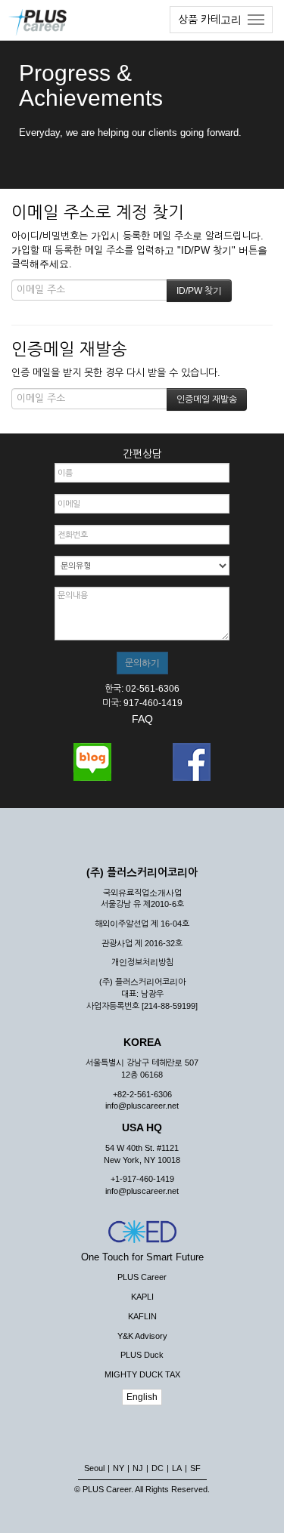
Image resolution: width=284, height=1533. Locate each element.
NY (118, 1468)
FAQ (142, 719)
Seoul (94, 1468)
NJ (138, 1468)
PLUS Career (142, 1277)
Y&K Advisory (142, 1335)
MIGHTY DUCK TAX (142, 1374)
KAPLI (142, 1296)
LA (177, 1468)
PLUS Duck (142, 1354)
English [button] (142, 1397)
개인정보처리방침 (142, 962)
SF (195, 1468)
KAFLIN (142, 1316)
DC (157, 1468)
